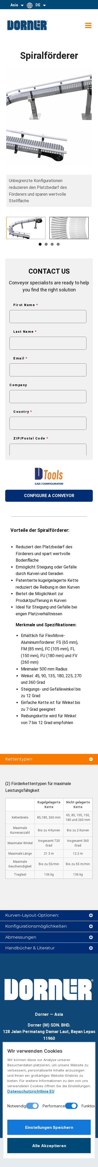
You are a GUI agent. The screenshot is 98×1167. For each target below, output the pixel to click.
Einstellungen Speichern (49, 1127)
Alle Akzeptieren (49, 1145)
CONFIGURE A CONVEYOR (49, 495)
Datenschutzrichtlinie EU (30, 1091)
